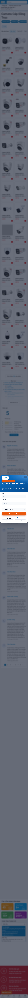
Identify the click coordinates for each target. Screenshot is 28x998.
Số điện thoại (5, 499)
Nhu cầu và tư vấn (6, 506)
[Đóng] (25, 477)
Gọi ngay (8, 518)
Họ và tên (4, 493)
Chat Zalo (21, 518)
